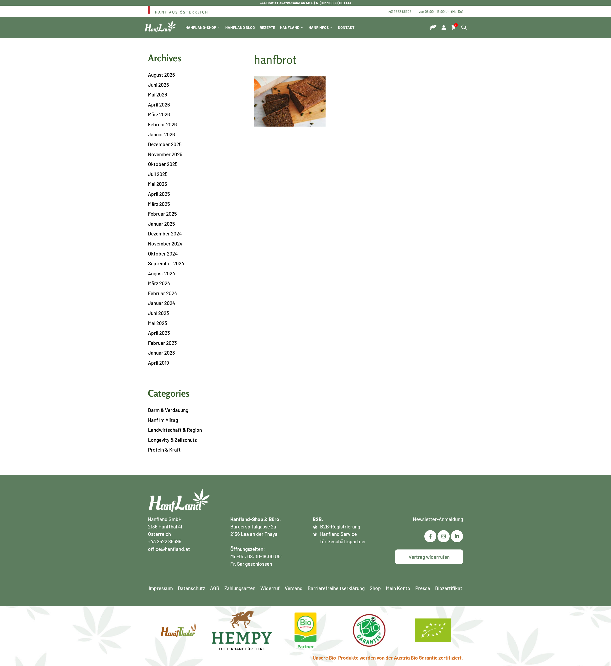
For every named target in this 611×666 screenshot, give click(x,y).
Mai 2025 (157, 184)
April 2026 (159, 104)
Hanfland (290, 27)
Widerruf (270, 588)
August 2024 (161, 273)
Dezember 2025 (165, 144)
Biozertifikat (448, 588)
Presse (422, 588)
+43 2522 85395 (399, 11)
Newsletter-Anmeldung (438, 519)
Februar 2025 (162, 214)
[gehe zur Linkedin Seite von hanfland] (443, 536)
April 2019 (158, 363)
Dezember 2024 (165, 233)
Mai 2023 (157, 323)
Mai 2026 (157, 94)
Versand (294, 588)
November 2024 (165, 243)
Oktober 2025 (163, 164)
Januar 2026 (161, 134)
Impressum (161, 588)
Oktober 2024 (163, 253)
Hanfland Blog (240, 27)
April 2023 (159, 333)
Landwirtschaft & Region (175, 430)
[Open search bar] (464, 28)
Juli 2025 (158, 174)
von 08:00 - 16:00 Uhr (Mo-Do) (441, 11)
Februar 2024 (162, 293)
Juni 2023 (158, 313)
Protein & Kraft (164, 450)
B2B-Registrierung (340, 526)
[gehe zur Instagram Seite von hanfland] (457, 536)
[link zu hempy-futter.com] (433, 27)
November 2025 (165, 154)
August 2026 (161, 75)
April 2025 (159, 194)
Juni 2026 (158, 85)
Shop (375, 588)
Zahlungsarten (239, 588)
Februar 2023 (162, 343)
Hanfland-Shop (200, 27)
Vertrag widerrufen (429, 557)
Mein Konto (398, 588)
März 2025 (159, 204)
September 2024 (166, 263)
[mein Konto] (443, 27)
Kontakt (346, 27)
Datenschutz (191, 588)
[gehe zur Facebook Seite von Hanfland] (430, 536)
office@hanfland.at (169, 549)
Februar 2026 (162, 124)
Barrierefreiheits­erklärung (336, 588)
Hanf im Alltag (163, 420)
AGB (214, 588)
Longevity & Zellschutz (172, 440)
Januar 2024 (161, 303)
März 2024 (159, 283)
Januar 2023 (161, 353)
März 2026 (159, 114)
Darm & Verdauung (168, 410)
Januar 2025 (161, 224)
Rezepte (267, 27)
